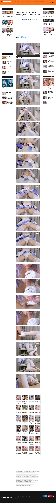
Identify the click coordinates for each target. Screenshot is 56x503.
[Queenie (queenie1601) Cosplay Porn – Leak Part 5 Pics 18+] (45, 102)
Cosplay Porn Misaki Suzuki (34, 476)
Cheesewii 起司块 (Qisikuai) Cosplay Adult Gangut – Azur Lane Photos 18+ (51, 24)
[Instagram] (51, 2)
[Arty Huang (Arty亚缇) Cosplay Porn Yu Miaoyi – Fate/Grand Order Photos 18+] (45, 97)
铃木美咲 (23, 485)
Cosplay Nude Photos (6, 77)
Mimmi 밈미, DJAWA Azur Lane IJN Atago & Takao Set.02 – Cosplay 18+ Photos (10, 34)
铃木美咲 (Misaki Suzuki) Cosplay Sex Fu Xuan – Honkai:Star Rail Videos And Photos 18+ (4, 17)
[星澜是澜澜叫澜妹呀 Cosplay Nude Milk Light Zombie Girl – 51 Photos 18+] (4, 102)
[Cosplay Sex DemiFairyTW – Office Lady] (45, 71)
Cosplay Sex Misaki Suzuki (19, 480)
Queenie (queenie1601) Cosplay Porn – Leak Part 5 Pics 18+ (51, 102)
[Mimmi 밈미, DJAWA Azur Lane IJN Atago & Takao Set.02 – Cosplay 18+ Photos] (10, 30)
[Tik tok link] (53, 2)
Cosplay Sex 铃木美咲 (35, 480)
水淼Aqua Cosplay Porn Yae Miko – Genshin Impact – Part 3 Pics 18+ (9, 25)
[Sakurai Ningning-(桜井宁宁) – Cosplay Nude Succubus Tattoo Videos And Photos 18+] (4, 98)
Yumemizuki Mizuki (23, 37)
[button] (28, 49)
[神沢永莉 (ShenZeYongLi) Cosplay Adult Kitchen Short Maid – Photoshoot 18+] (51, 29)
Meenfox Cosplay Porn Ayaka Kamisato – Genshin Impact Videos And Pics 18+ (10, 16)
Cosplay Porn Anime (18, 476)
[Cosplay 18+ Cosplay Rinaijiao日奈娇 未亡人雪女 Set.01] (4, 30)
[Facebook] (49, 2)
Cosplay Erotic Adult (48, 8)
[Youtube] (52, 2)
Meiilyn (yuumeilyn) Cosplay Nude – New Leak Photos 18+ (51, 16)
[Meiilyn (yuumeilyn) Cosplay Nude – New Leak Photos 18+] (51, 12)
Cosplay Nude (35, 1)
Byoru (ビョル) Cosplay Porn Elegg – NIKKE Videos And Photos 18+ (9, 72)
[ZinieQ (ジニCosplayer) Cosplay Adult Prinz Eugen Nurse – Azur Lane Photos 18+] (46, 29)
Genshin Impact (22, 38)
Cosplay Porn (33, 475)
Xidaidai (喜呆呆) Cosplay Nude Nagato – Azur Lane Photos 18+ (9, 93)
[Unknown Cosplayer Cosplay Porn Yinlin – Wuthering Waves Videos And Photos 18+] (4, 67)
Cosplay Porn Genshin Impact (25, 476)
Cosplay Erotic (41, 1)
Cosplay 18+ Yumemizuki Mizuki (35, 471)
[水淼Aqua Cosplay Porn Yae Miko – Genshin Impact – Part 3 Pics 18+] (10, 22)
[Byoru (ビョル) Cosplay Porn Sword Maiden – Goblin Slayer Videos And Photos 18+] (4, 62)
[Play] (16, 55)
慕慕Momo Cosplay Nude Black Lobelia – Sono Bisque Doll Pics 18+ (4, 25)
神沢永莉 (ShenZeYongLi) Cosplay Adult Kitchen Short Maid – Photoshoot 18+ (51, 33)
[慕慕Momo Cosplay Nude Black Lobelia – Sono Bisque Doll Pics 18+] (4, 22)
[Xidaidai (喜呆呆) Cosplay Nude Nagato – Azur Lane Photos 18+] (4, 93)
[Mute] (37, 55)
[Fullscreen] (39, 55)
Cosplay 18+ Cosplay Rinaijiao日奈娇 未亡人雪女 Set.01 (4, 33)
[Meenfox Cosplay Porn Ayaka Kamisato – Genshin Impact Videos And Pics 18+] (10, 12)
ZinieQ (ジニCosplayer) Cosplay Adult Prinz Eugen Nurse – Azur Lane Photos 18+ (45, 33)
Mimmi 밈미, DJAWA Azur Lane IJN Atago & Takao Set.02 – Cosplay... (51, 92)
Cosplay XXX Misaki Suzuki (27, 481)
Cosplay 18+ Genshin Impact (19, 471)
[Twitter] (50, 2)
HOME (15, 1)
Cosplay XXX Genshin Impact (19, 481)
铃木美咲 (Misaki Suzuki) (24, 36)
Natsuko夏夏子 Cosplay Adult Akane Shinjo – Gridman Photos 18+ (45, 24)
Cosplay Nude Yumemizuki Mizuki (20, 475)
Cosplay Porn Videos (20, 1)
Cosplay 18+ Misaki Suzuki (27, 471)
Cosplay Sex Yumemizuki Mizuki (28, 480)
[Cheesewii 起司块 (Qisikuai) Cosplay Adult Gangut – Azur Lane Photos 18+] (51, 20)
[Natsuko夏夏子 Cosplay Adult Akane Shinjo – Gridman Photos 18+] (46, 20)
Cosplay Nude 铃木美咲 (28, 475)
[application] (28, 50)
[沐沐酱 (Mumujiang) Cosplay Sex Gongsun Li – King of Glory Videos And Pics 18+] (45, 66)
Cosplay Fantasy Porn (48, 76)
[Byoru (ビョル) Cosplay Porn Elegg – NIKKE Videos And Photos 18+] (4, 72)
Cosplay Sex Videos (28, 1)
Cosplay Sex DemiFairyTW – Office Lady (51, 71)
